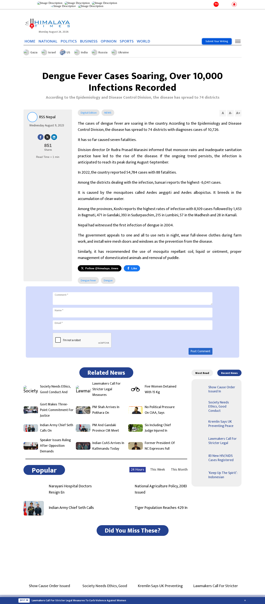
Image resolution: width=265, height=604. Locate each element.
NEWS (107, 112)
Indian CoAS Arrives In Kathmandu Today (108, 446)
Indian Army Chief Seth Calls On (56, 428)
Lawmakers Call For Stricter (215, 586)
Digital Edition (89, 112)
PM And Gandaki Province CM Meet (105, 428)
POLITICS (69, 41)
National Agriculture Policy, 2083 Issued (161, 489)
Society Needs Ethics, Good (104, 586)
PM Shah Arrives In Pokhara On (105, 410)
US (68, 52)
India (84, 52)
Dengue (108, 280)
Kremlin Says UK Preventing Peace (220, 424)
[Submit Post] (228, 4)
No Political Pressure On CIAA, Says (160, 410)
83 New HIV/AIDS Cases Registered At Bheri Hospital (63, 601)
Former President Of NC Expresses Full (160, 446)
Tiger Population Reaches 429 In (161, 507)
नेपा (216, 4)
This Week (157, 469)
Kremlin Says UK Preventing (160, 586)
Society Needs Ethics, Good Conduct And (55, 389)
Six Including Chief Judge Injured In (158, 428)
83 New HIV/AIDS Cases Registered (221, 458)
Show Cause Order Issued (49, 586)
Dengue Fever (88, 280)
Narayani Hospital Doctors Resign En (70, 489)
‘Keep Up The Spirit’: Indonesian (222, 475)
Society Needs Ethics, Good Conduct (218, 407)
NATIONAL (47, 41)
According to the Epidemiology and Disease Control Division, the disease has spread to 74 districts (132, 97)
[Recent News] (222, 4)
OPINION (109, 41)
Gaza (33, 52)
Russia (102, 52)
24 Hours (137, 469)
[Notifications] (234, 4)
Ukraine (123, 52)
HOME (29, 41)
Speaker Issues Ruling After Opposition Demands (55, 445)
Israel (52, 52)
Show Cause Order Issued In (221, 389)
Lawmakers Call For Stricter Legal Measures (106, 389)
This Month (179, 469)
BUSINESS (89, 41)
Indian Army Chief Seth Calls (71, 507)
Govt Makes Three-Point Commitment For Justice (57, 410)
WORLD (143, 41)
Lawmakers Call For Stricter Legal (222, 441)
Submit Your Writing (216, 41)
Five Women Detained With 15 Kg (160, 389)
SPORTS (127, 41)
